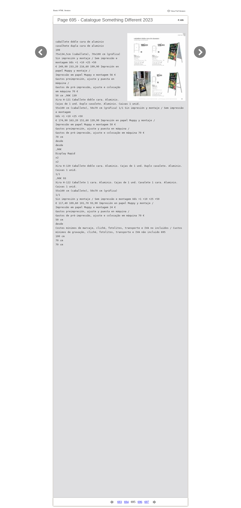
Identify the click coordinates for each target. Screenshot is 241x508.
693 (119, 501)
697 (146, 501)
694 (126, 501)
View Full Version (178, 11)
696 (140, 501)
